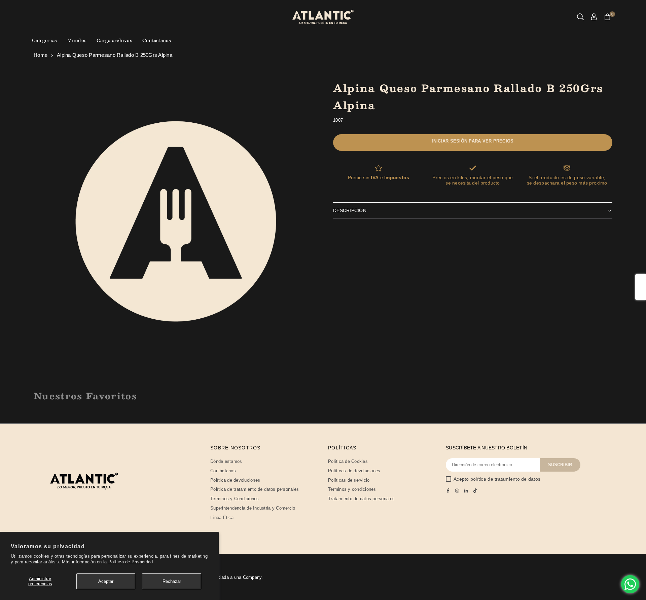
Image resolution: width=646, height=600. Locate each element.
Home (40, 55)
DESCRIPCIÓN (349, 210)
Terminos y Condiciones (234, 498)
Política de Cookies (348, 461)
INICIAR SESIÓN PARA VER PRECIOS (472, 141)
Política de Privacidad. (131, 561)
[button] (607, 17)
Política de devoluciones (235, 480)
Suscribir (560, 464)
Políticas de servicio (348, 480)
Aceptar (105, 581)
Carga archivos (114, 40)
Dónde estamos (226, 461)
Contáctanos (156, 40)
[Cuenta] (594, 17)
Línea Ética (222, 517)
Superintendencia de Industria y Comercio (252, 508)
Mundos (77, 40)
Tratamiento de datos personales (361, 498)
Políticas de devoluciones (354, 470)
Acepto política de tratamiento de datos (497, 479)
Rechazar (172, 581)
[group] (176, 221)
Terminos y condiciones (352, 489)
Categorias (44, 40)
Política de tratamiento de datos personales (254, 489)
